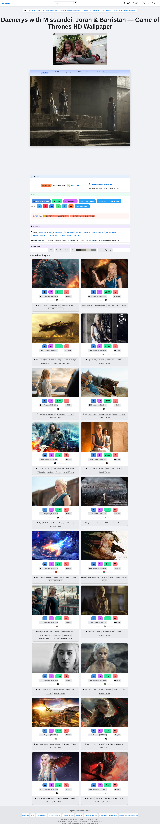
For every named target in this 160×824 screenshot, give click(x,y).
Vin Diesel (50, 240)
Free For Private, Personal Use (101, 184)
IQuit (61, 409)
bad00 (110, 300)
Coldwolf (61, 572)
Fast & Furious (75, 240)
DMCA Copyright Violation (108, 815)
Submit (131, 3)
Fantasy (74, 577)
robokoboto (110, 572)
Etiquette (79, 815)
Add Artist (46, 185)
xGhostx (61, 354)
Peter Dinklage (56, 635)
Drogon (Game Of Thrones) (48, 359)
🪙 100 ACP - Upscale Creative (56, 216)
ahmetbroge (61, 463)
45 (59, 785)
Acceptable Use (68, 815)
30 (108, 509)
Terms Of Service (54, 815)
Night (62, 577)
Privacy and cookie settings (128, 815)
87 (59, 455)
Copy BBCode (82, 206)
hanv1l (61, 626)
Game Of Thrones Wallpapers (70, 10)
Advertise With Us (91, 815)
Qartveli (61, 793)
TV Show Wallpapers (50, 10)
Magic (67, 577)
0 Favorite (71, 201)
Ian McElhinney (58, 232)
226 (108, 292)
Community (141, 3)
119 (108, 346)
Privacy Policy (41, 815)
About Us (25, 815)
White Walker (41, 472)
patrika (61, 300)
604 (59, 292)
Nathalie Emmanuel (44, 232)
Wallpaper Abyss (34, 10)
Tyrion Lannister (45, 635)
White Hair (99, 798)
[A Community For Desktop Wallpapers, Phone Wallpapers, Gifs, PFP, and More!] (25, 10)
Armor (92, 798)
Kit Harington (97, 240)
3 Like (57, 201)
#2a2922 (78, 250)
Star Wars (42, 240)
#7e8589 (93, 250)
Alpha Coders (6, 3)
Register (155, 3)
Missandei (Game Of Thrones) (94, 232)
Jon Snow (50, 472)
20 (108, 731)
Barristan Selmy (111, 232)
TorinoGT (110, 626)
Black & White (46, 689)
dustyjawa (75, 185)
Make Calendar (87, 201)
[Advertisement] (80, 160)
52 (59, 731)
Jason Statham (86, 240)
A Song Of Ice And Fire (55, 581)
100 (108, 455)
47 (108, 676)
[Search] (75, 3)
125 (59, 346)
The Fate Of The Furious (110, 240)
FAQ (32, 815)
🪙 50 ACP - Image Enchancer (82, 216)
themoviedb (110, 409)
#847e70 (83, 250)
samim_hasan (110, 354)
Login (148, 3)
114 (108, 401)
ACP (36, 216)
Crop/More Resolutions (109, 201)
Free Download (42, 201)
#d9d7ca (88, 250)
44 (108, 564)
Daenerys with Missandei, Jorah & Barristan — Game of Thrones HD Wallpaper (109, 10)
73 (59, 618)
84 (59, 676)
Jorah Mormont (52, 235)
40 (59, 564)
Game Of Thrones (73, 235)
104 (59, 401)
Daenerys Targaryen (39, 235)
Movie (56, 240)
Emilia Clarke (69, 232)
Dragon (60, 309)
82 (59, 509)
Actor (67, 240)
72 (108, 618)
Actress (62, 240)
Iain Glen (79, 232)
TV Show (62, 235)
